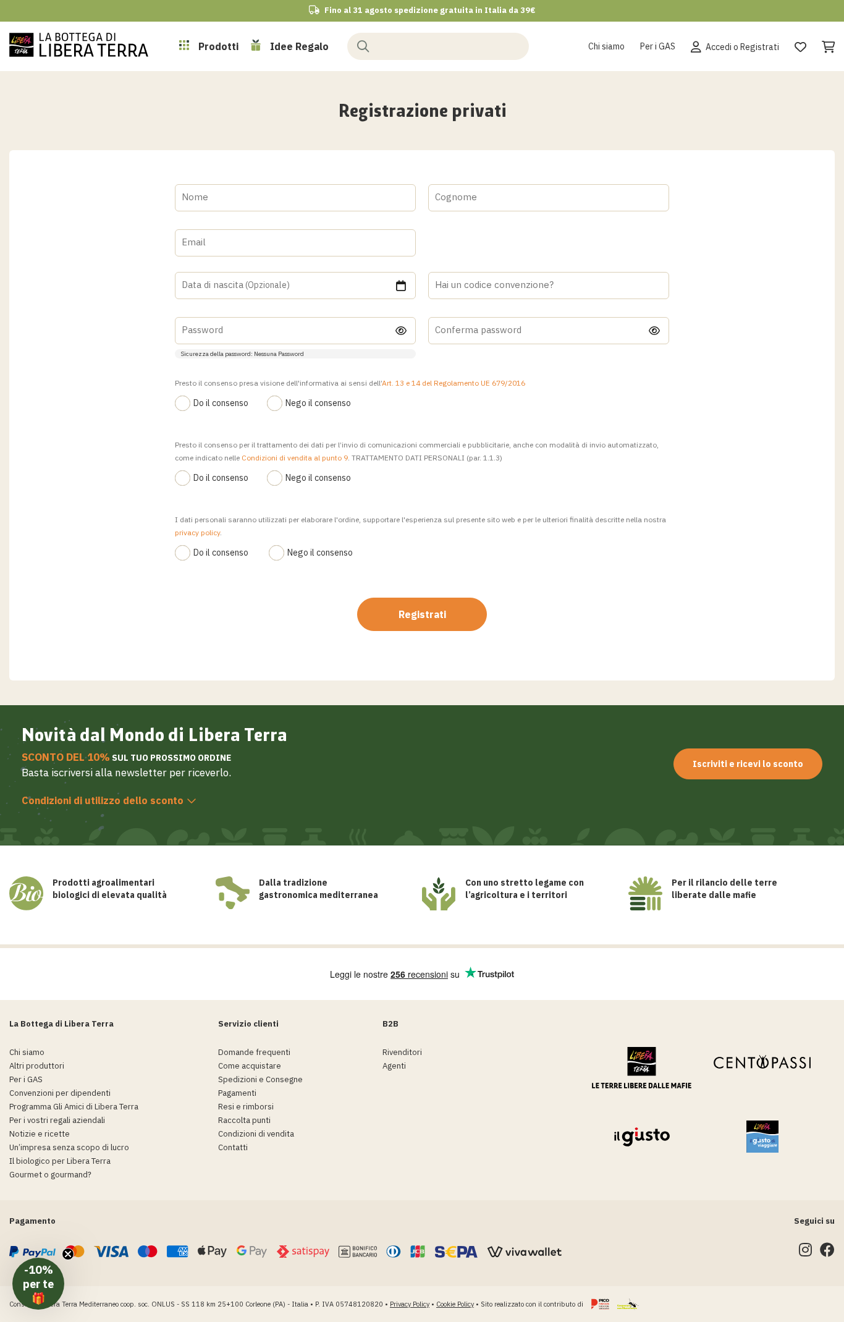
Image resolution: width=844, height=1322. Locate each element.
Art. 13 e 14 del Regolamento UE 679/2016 (453, 383)
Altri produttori (36, 1066)
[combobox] (438, 45)
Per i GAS (657, 46)
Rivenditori (402, 1052)
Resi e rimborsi (246, 1106)
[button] (38, 1284)
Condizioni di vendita (256, 1134)
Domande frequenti (254, 1052)
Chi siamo (606, 46)
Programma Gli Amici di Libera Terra (73, 1106)
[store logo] (78, 44)
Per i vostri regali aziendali (57, 1120)
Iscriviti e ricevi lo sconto (748, 763)
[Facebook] (827, 1252)
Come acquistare (249, 1066)
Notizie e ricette (39, 1134)
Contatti (233, 1147)
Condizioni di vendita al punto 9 (295, 457)
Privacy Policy (409, 1304)
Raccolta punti (244, 1120)
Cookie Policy (455, 1304)
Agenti (394, 1066)
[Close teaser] (68, 1254)
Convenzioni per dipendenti (60, 1093)
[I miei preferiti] (800, 45)
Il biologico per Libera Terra (60, 1161)
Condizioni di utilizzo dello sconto (103, 800)
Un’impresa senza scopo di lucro (69, 1147)
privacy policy (197, 532)
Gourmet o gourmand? (50, 1174)
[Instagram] (805, 1252)
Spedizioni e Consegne (260, 1079)
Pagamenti (237, 1093)
